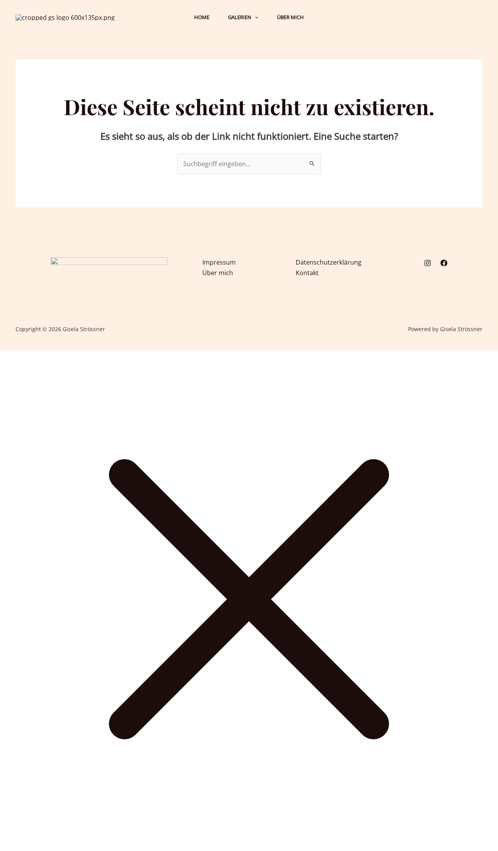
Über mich (217, 272)
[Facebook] (443, 263)
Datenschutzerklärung (328, 262)
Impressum (219, 262)
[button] (254, 17)
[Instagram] (427, 263)
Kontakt (307, 272)
